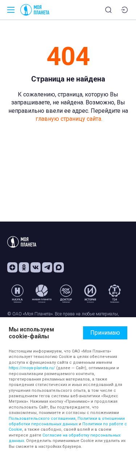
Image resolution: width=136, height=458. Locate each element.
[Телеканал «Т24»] (114, 293)
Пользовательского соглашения (42, 418)
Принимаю (105, 332)
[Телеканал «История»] (90, 293)
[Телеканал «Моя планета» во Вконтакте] (35, 267)
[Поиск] (108, 10)
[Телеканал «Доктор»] (66, 293)
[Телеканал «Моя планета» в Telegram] (47, 267)
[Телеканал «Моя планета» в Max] (59, 267)
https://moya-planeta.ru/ (32, 368)
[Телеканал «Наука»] (17, 293)
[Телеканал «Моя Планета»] (34, 10)
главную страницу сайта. (69, 118)
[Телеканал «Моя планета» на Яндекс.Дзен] (12, 267)
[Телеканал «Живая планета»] (42, 293)
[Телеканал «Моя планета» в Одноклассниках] (24, 267)
